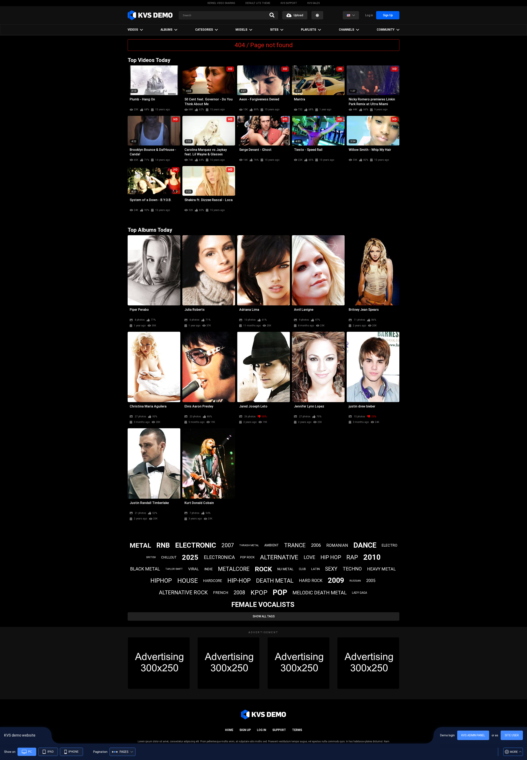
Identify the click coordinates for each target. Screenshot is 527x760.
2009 (336, 580)
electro (389, 545)
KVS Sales (313, 3)
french (220, 592)
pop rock (247, 557)
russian (355, 580)
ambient (271, 545)
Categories (204, 29)
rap (352, 557)
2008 (239, 593)
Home (229, 730)
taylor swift (174, 569)
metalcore (234, 569)
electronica (219, 557)
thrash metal (249, 545)
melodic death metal (320, 593)
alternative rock (183, 592)
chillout (169, 557)
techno (352, 569)
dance (364, 545)
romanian (337, 545)
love (309, 557)
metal (140, 545)
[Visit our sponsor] (159, 663)
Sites (274, 29)
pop (280, 592)
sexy (331, 569)
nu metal (285, 569)
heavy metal (381, 569)
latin (315, 569)
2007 (228, 545)
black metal (145, 568)
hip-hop (239, 580)
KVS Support (289, 3)
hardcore (212, 580)
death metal (275, 580)
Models (241, 29)
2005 (370, 580)
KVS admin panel (473, 735)
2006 (316, 545)
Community (385, 29)
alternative (279, 557)
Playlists (308, 29)
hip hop (331, 557)
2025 (190, 557)
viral (193, 569)
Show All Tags (264, 616)
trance (295, 545)
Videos (133, 29)
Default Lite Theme (257, 3)
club (302, 569)
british (151, 557)
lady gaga (359, 592)
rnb (163, 545)
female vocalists (262, 605)
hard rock (310, 580)
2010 (372, 557)
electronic (195, 545)
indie (208, 569)
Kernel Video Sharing (221, 3)
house (187, 580)
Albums (166, 29)
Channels (346, 29)
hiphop (161, 580)
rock (263, 569)
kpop (259, 592)
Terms (297, 730)
